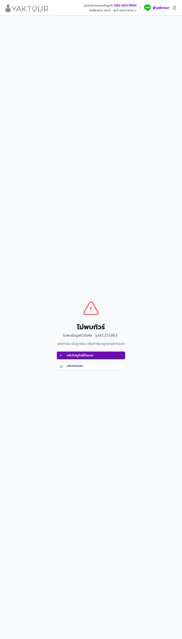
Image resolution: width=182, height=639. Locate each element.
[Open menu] (174, 7)
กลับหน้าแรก (75, 366)
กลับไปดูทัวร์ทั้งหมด (80, 355)
